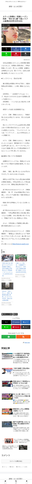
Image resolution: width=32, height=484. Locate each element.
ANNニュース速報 (7, 314)
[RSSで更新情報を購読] (23, 337)
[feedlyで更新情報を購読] (8, 337)
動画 (16, 314)
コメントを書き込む (16, 461)
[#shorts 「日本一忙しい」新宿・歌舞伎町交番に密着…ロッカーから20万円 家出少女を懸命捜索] (7, 286)
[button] (25, 54)
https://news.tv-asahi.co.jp (20, 244)
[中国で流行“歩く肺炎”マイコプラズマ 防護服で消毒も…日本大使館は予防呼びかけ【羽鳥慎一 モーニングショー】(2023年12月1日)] (7, 257)
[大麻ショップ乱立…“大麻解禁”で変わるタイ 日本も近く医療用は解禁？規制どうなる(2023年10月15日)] (21, 257)
